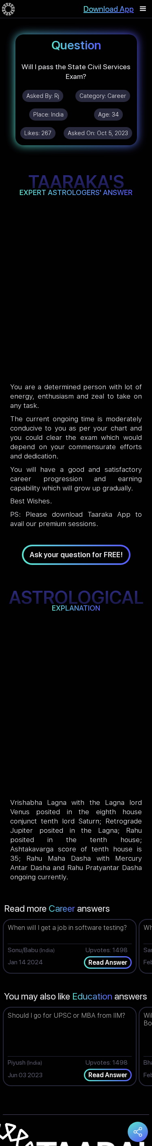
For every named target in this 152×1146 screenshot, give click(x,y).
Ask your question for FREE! (76, 554)
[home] (8, 9)
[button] (143, 9)
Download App (108, 9)
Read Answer (107, 962)
